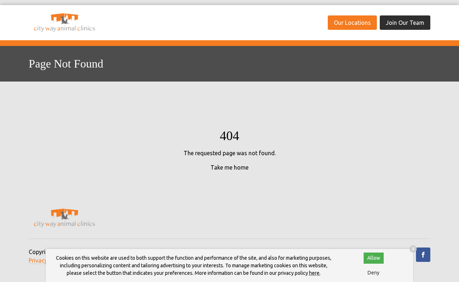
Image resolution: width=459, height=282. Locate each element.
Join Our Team (405, 22)
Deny (373, 273)
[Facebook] (423, 255)
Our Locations (352, 22)
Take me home (229, 167)
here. (315, 273)
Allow (373, 258)
